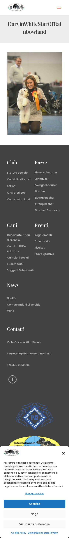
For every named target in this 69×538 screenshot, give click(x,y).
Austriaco (53, 210)
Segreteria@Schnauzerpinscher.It (29, 353)
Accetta (34, 504)
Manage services (34, 493)
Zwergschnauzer (46, 185)
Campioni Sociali (18, 257)
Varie (10, 311)
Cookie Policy (18, 532)
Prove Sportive (44, 254)
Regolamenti (43, 235)
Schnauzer (42, 179)
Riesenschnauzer (46, 172)
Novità (11, 298)
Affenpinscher (44, 204)
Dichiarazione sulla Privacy (43, 532)
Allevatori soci (16, 193)
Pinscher (40, 191)
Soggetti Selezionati (20, 270)
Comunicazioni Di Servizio (23, 304)
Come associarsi (18, 199)
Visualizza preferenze (34, 524)
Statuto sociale (17, 173)
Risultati (40, 247)
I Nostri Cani (15, 264)
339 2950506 (21, 365)
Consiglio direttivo (19, 179)
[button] (63, 453)
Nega (34, 514)
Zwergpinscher (44, 198)
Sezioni (11, 186)
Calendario (42, 241)
